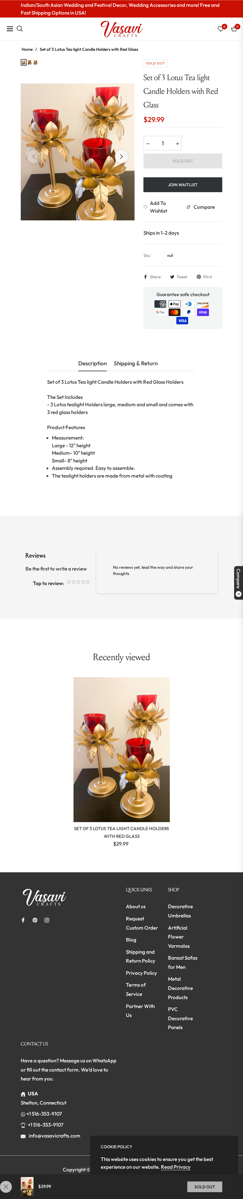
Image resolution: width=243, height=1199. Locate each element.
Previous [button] (33, 156)
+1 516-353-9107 (44, 1113)
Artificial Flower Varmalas (179, 937)
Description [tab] (92, 363)
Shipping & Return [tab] (136, 363)
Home (27, 49)
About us (136, 906)
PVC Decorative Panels (180, 1018)
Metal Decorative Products (180, 988)
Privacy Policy (141, 973)
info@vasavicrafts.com (54, 1135)
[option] (78, 151)
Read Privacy (176, 1167)
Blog (131, 939)
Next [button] (121, 156)
